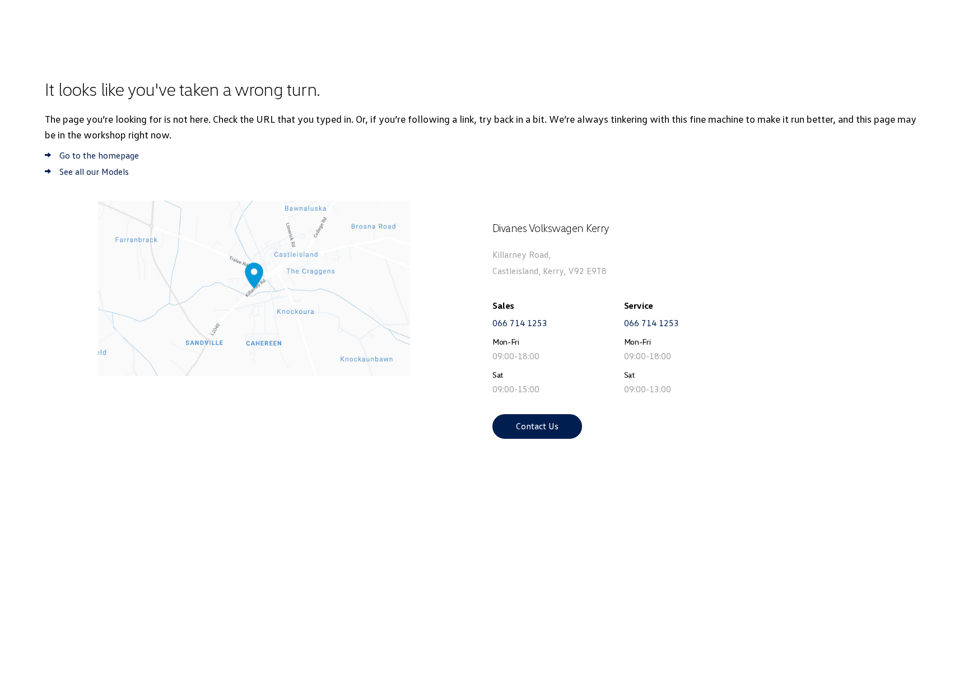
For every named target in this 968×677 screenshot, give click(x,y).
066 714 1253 (519, 322)
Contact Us (537, 426)
